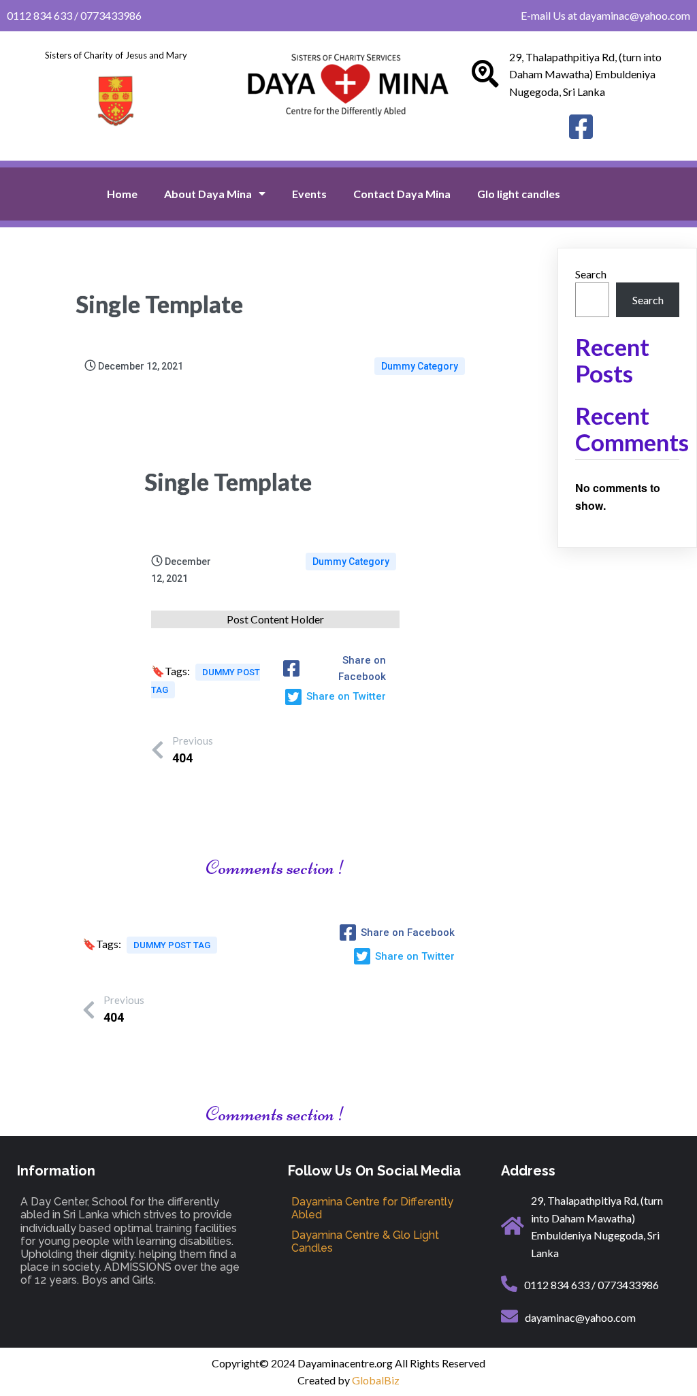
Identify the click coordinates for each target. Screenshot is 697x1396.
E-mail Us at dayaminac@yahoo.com (605, 15)
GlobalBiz (376, 1380)
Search (590, 273)
